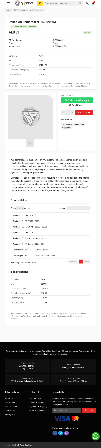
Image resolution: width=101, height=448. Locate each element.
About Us (9, 398)
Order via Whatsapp (78, 100)
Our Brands (10, 402)
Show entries (20, 208)
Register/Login (35, 398)
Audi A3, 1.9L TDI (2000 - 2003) (26, 221)
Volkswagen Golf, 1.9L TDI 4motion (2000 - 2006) (34, 255)
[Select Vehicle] (40, 3)
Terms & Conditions (37, 410)
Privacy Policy (11, 414)
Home (8, 10)
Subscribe (89, 410)
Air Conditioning (20, 10)
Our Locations (11, 406)
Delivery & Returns (36, 402)
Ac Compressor (36, 10)
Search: (62, 208)
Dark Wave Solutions (23, 445)
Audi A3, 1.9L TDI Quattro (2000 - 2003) (30, 227)
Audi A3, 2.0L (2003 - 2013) (24, 232)
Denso (55, 43)
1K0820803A (67, 124)
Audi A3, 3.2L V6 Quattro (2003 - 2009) (29, 244)
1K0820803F (66, 128)
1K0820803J (79, 124)
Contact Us (10, 410)
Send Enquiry (77, 105)
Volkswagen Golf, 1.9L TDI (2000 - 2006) (30, 250)
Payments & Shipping (38, 406)
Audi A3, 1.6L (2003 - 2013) (24, 215)
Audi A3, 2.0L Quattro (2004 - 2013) (28, 238)
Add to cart (84, 112)
